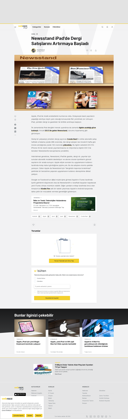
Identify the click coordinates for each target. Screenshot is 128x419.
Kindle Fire (45, 189)
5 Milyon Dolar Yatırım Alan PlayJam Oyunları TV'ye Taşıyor (74, 366)
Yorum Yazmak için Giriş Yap (64, 261)
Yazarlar (84, 393)
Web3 (50, 408)
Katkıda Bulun (86, 395)
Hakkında (85, 390)
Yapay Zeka (51, 403)
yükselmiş (67, 145)
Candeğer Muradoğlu (56, 352)
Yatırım (50, 405)
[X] (87, 416)
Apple (44, 216)
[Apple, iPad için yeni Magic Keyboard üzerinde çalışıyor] (30, 328)
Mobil (50, 398)
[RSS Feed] (110, 416)
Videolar (33, 395)
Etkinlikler (56, 27)
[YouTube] (94, 416)
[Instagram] (98, 416)
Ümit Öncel (58, 374)
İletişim (84, 403)
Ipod (53, 216)
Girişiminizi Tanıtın (87, 400)
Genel (33, 34)
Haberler (33, 390)
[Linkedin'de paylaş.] (15, 131)
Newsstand (62, 130)
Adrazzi (35, 210)
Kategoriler (37, 27)
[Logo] (23, 27)
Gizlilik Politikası (104, 398)
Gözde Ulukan (20, 352)
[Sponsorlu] (83, 204)
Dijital (50, 390)
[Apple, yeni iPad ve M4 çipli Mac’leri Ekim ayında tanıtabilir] (64, 328)
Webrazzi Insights (36, 393)
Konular (47, 27)
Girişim (50, 395)
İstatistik (34, 216)
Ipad (61, 216)
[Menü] (15, 27)
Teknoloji (19, 339)
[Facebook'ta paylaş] (15, 124)
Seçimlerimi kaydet (52, 298)
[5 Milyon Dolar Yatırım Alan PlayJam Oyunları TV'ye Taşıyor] (42, 369)
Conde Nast (72, 139)
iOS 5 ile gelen (51, 130)
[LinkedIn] (91, 416)
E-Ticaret (51, 393)
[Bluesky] (102, 416)
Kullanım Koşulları (104, 400)
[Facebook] (106, 416)
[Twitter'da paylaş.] (15, 128)
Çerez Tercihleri (104, 395)
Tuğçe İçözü (88, 352)
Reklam (84, 398)
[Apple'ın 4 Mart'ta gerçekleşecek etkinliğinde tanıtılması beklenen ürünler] (98, 328)
